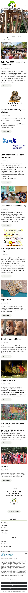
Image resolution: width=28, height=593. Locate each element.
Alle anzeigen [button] (5, 37)
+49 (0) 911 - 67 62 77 (16, 495)
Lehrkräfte (4, 533)
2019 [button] (9, 39)
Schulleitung (4, 523)
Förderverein (4, 530)
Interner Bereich (5, 551)
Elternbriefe (4, 544)
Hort (2, 549)
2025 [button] (19, 37)
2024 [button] (3, 39)
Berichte (3, 541)
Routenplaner (15, 511)
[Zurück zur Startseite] (12, 5)
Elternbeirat (4, 528)
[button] (26, 5)
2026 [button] (13, 37)
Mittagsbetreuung (6, 546)
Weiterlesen (6, 86)
